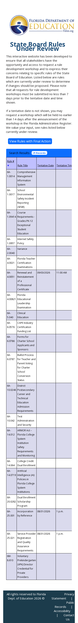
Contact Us (69, 617)
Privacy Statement (63, 596)
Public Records (64, 604)
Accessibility (62, 611)
